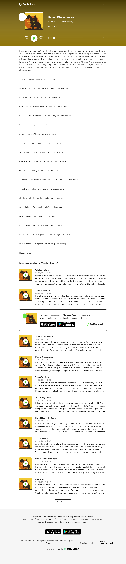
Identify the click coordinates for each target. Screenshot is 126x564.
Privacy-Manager (27, 541)
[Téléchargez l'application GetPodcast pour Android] (66, 324)
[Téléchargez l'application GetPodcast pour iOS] (48, 324)
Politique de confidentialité (47, 541)
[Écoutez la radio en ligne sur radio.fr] (106, 542)
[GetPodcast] (25, 4)
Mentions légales (67, 541)
